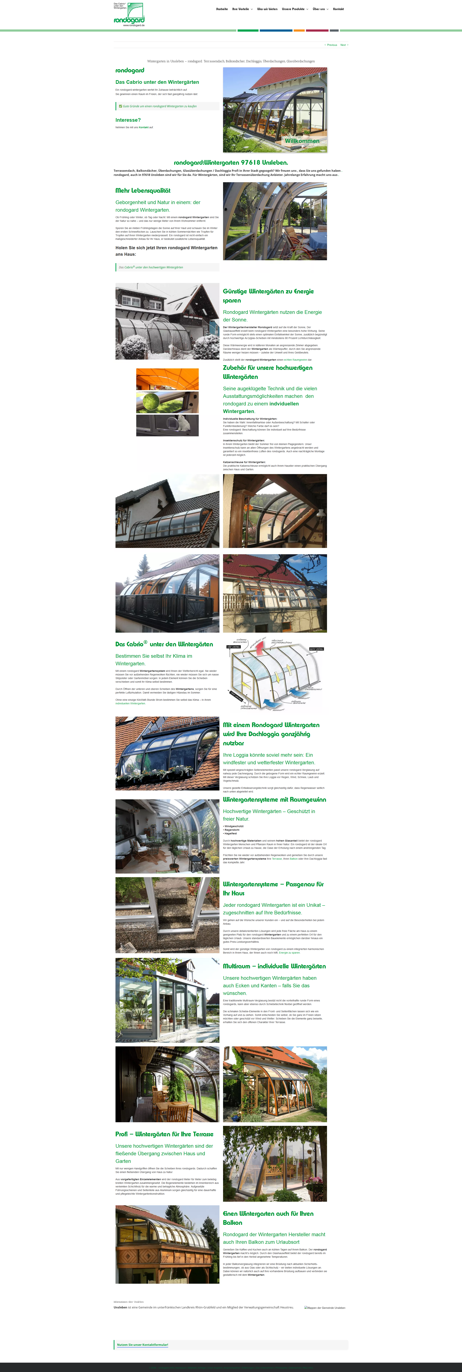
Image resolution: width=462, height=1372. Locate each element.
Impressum (180, 1367)
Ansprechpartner (232, 1367)
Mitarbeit (192, 1367)
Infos (310, 1367)
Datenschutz (295, 1367)
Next (343, 45)
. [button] (341, 171)
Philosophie (281, 1367)
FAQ (305, 1367)
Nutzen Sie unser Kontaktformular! (142, 1345)
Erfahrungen (248, 1367)
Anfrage (202, 1367)
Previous (332, 45)
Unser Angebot (214, 1367)
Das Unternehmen (265, 1367)
